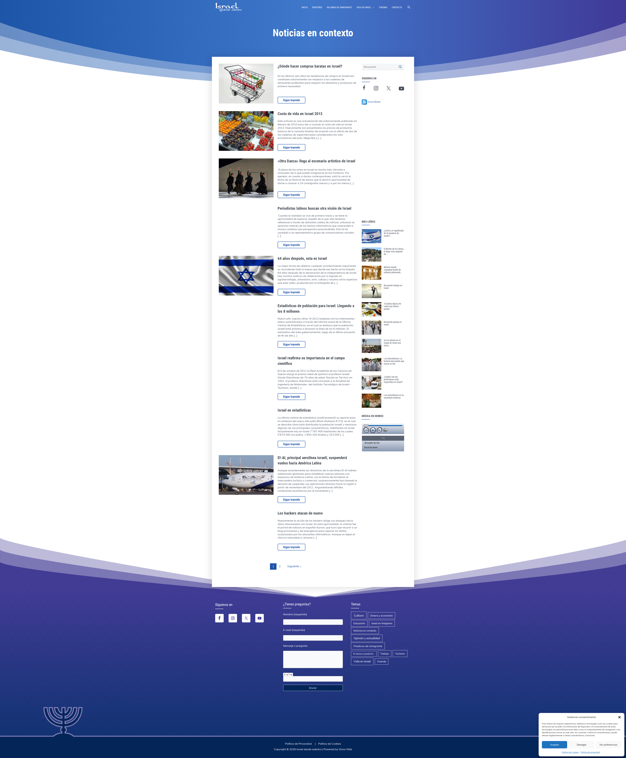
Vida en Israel (364, 7)
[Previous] (366, 430)
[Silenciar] (385, 430)
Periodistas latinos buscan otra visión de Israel (314, 208)
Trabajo (384, 653)
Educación (359, 623)
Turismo (383, 7)
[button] (619, 717)
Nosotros (317, 7)
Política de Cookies (570, 752)
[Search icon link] (409, 7)
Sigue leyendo (291, 100)
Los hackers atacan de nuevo (300, 513)
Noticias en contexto (364, 630)
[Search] (400, 67)
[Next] (379, 430)
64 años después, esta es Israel (302, 258)
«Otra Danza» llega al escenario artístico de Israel (316, 161)
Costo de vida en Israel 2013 (300, 113)
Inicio (305, 7)
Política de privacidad (590, 752)
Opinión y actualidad (367, 638)
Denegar (581, 744)
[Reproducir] (373, 430)
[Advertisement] (384, 167)
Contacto (397, 7)
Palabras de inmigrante (339, 7)
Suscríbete (374, 101)
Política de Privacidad (298, 743)
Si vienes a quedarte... (364, 653)
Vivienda (381, 661)
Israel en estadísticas (294, 410)
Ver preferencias (608, 744)
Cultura (359, 615)
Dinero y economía (381, 615)
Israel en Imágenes (381, 623)
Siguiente (294, 566)
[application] (383, 428)
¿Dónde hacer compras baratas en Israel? (310, 66)
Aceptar (554, 744)
